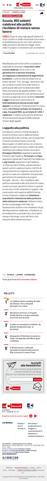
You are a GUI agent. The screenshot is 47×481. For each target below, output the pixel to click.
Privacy (32, 467)
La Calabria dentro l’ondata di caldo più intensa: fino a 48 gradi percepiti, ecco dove (25, 303)
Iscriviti (37, 379)
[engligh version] (8, 5)
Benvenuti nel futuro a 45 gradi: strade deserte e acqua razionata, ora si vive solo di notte (24, 315)
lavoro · (20, 274)
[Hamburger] (3, 5)
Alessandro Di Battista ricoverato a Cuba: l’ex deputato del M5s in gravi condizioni (25, 338)
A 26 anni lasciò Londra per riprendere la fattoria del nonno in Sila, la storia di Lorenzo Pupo (24, 350)
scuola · (11, 274)
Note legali (12, 470)
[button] (42, 13)
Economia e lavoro (18, 12)
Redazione (9, 467)
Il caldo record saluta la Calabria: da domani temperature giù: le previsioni (25, 326)
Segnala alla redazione (21, 467)
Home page (6, 12)
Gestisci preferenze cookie (27, 470)
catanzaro (29, 274)
